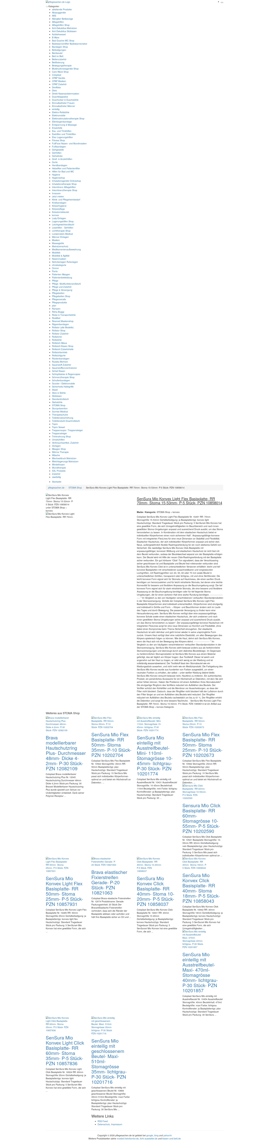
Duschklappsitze (60, 96)
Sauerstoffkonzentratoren (64, 367)
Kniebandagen (59, 202)
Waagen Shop (59, 448)
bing (156, 1135)
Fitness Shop (58, 140)
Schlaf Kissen (58, 371)
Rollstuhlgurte (59, 355)
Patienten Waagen (61, 274)
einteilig (55, 109)
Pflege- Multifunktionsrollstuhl (66, 283)
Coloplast (56, 74)
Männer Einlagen (60, 236)
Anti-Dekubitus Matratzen (64, 28)
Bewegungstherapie (62, 65)
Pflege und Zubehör (62, 286)
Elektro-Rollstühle (60, 112)
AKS (54, 15)
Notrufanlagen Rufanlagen (65, 261)
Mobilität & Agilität (60, 255)
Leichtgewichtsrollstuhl (63, 224)
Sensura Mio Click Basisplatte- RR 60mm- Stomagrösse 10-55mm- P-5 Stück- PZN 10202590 (201, 818)
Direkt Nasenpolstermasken (65, 93)
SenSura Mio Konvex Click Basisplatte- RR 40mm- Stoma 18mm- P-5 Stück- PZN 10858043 (201, 888)
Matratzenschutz (60, 246)
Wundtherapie (59, 467)
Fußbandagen (59, 146)
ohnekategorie (59, 265)
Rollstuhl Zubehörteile (62, 349)
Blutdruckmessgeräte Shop (65, 68)
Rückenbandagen (60, 358)
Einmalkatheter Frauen (63, 102)
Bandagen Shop (60, 46)
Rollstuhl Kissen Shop (62, 346)
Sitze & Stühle (59, 392)
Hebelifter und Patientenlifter (66, 168)
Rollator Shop (58, 330)
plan (54, 305)
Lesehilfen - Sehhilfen (62, 227)
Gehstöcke (57, 155)
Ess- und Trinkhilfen (61, 130)
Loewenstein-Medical (62, 233)
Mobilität (56, 252)
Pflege (55, 280)
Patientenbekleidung (62, 277)
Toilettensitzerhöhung (62, 417)
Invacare (56, 193)
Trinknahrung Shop (61, 436)
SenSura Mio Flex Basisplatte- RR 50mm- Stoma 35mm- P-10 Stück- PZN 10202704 (111, 744)
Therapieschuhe (60, 414)
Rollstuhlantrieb (59, 352)
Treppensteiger (59, 433)
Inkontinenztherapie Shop (64, 190)
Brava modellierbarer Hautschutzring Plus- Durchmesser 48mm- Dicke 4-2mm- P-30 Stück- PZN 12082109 (66, 753)
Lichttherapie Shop (61, 230)
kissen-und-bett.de (171, 1138)
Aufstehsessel (59, 34)
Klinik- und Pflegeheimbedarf (66, 199)
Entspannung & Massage (64, 124)
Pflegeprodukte (59, 302)
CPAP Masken (59, 81)
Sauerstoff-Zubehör (61, 364)
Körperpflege (58, 208)
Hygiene (56, 174)
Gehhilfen (56, 152)
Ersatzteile (57, 127)
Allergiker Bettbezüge (62, 18)
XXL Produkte (59, 470)
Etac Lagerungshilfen (62, 137)
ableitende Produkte (62, 9)
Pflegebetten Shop (61, 296)
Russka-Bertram (60, 361)
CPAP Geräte (58, 77)
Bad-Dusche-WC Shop (63, 40)
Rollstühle (57, 339)
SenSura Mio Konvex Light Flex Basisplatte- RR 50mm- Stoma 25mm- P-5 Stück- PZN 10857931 (64, 891)
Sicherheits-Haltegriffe (63, 386)
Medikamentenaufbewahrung (66, 249)
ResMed (56, 318)
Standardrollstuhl (60, 399)
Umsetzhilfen (58, 439)
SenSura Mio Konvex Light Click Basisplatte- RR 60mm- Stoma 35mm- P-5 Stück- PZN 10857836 (65, 1050)
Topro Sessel (58, 427)
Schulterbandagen (61, 380)
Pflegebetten (58, 293)
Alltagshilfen (58, 21)
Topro (55, 424)
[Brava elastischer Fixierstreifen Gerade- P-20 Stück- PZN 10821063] (103, 861)
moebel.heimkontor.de (128, 1138)
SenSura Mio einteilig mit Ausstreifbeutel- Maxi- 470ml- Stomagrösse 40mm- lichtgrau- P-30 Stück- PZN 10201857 (200, 972)
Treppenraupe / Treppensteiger (67, 430)
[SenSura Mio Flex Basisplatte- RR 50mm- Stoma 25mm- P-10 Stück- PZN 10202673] (194, 722)
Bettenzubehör (59, 59)
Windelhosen (58, 464)
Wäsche (56, 455)
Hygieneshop (58, 177)
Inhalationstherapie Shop (64, 183)
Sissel (55, 389)
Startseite (56, 481)
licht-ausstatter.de (148, 1138)
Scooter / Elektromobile (63, 383)
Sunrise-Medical (60, 411)
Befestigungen (59, 49)
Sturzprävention (60, 408)
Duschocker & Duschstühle (65, 99)
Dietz (54, 90)
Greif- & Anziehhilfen (62, 159)
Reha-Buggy (58, 311)
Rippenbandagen (60, 324)
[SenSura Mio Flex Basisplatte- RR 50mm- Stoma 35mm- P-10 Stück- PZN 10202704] (103, 722)
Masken (56, 240)
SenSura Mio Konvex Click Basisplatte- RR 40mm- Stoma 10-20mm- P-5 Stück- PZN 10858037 (155, 891)
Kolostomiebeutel (60, 212)
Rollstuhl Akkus (59, 342)
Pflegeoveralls (59, 299)
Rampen (56, 308)
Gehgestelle (58, 149)
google (149, 1135)
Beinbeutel (57, 53)
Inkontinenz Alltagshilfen (64, 187)
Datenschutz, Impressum (110, 1124)
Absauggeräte (59, 12)
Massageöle (58, 243)
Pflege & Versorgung (62, 289)
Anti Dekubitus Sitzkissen (64, 31)
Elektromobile (58, 115)
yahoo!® (167, 1135)
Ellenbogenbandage (62, 121)
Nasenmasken (59, 258)
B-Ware (55, 37)
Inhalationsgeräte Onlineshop (66, 180)
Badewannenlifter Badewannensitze (69, 43)
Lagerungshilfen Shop (63, 221)
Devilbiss (56, 87)
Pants (55, 271)
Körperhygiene (59, 205)
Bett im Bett (57, 56)
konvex (55, 215)
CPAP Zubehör (59, 84)
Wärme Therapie (60, 452)
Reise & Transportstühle (64, 314)
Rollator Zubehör (60, 333)
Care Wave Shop (60, 71)
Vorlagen (56, 445)
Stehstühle (57, 402)
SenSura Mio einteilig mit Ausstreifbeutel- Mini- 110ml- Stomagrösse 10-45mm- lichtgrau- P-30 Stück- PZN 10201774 (155, 755)
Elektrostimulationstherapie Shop (68, 118)
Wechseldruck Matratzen (64, 458)
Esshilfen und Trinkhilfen (64, 134)
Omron (55, 268)
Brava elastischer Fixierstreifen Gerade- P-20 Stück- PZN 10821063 (109, 882)
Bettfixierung (58, 62)
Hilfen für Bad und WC (63, 171)
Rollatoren (57, 336)
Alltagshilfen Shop (61, 24)
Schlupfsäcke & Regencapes (66, 374)
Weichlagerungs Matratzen (65, 461)
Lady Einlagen (59, 218)
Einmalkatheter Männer (63, 106)
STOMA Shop (58, 405)
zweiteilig (56, 477)
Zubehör (56, 473)
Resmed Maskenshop (62, 321)
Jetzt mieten (58, 196)
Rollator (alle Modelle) (63, 327)
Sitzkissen (57, 395)
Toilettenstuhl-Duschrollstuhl (66, 420)
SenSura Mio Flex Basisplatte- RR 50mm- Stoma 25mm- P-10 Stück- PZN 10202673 (202, 744)
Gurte (55, 162)
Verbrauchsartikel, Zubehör (65, 442)
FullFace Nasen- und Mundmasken (69, 143)
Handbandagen (59, 165)
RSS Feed (103, 1121)
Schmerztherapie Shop (63, 377)
